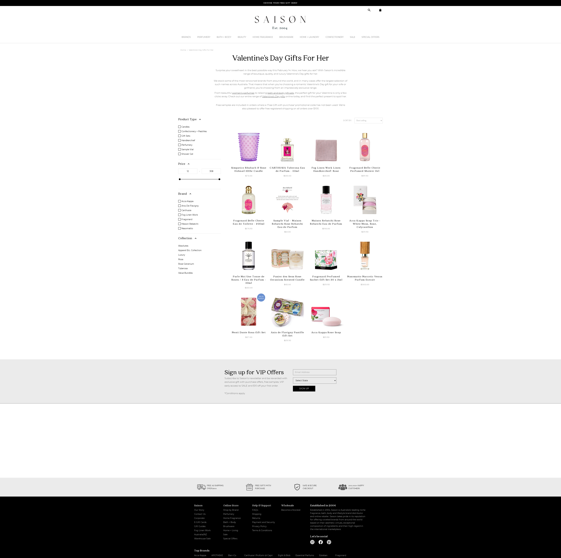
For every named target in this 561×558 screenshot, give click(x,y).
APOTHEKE (217, 555)
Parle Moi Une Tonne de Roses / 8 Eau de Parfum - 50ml (248, 279)
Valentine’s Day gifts (273, 96)
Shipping (256, 514)
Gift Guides (200, 526)
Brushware (286, 37)
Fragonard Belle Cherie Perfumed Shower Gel (364, 169)
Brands (186, 37)
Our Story (199, 510)
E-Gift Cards (200, 522)
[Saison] (280, 22)
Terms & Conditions (262, 530)
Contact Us (200, 514)
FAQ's (255, 510)
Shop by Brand (230, 510)
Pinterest (329, 542)
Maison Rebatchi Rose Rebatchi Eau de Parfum (326, 222)
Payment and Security (263, 522)
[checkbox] (200, 127)
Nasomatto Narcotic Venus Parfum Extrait (364, 278)
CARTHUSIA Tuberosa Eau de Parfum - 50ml (287, 169)
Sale (352, 37)
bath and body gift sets (280, 93)
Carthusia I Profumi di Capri (258, 555)
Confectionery (334, 37)
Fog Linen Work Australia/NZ (202, 532)
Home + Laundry (309, 37)
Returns (256, 518)
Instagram (312, 542)
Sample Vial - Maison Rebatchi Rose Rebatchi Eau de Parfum (287, 223)
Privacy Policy (259, 526)
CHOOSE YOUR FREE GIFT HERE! (280, 3)
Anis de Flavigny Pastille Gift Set (287, 334)
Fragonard (340, 555)
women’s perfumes (243, 93)
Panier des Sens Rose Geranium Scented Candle (287, 278)
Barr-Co (232, 555)
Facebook (320, 542)
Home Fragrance (263, 37)
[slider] (180, 179)
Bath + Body (224, 37)
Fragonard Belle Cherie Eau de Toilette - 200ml (248, 222)
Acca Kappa (200, 555)
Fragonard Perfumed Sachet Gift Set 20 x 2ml (326, 278)
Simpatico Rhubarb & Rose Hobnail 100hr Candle (248, 169)
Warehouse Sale (202, 538)
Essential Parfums (305, 555)
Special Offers (370, 37)
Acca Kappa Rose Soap (326, 332)
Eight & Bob (284, 555)
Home (183, 50)
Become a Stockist (291, 510)
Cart (380, 10)
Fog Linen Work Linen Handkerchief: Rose (326, 169)
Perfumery (203, 37)
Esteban (323, 555)
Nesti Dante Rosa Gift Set (249, 332)
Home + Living (230, 530)
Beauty (242, 37)
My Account (374, 10)
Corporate (199, 518)
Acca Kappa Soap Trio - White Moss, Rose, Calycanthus (364, 223)
